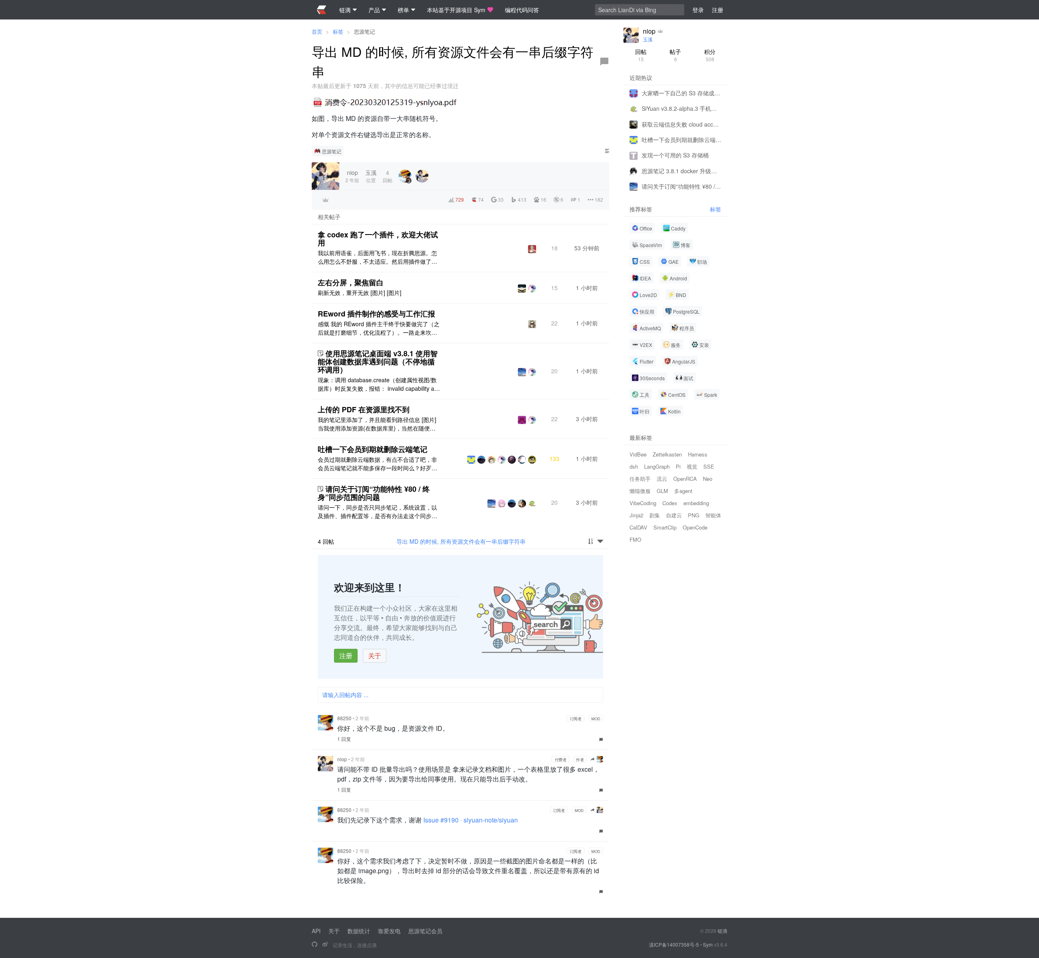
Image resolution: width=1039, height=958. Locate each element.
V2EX (646, 344)
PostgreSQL (686, 311)
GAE (673, 261)
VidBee (638, 454)
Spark (710, 394)
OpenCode (695, 527)
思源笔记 (364, 31)
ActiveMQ (650, 328)
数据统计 (358, 931)
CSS (645, 261)
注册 (345, 655)
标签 (338, 31)
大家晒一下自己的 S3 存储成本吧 (681, 93)
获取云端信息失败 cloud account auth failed (681, 124)
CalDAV (638, 527)
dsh (633, 466)
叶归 (644, 411)
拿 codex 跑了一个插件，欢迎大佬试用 (378, 238)
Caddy (678, 228)
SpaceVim (651, 244)
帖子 (675, 54)
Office (646, 228)
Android (678, 278)
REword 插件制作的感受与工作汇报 (376, 313)
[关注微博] (325, 944)
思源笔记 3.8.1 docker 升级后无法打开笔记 (681, 171)
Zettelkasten (667, 454)
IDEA (645, 278)
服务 (676, 344)
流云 (662, 478)
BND (681, 294)
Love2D (648, 294)
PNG (693, 515)
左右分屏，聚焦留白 (351, 282)
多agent (683, 491)
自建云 (674, 515)
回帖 (641, 54)
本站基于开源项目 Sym (456, 10)
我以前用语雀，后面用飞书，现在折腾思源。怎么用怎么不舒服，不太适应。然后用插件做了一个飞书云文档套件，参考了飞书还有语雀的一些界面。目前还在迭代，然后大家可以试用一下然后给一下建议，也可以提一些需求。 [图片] (377, 257)
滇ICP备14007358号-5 (674, 944)
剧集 (654, 515)
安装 (704, 344)
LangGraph (657, 466)
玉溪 (648, 39)
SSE (708, 466)
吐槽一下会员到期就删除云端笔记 (372, 449)
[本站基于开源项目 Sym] (314, 944)
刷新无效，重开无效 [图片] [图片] (359, 292)
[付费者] (325, 199)
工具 (644, 394)
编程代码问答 (522, 10)
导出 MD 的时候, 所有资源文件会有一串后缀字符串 (461, 541)
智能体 (713, 515)
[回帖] (604, 62)
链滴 (722, 930)
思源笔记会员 (425, 931)
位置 (371, 175)
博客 (685, 244)
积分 (710, 54)
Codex (669, 503)
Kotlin (674, 411)
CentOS (676, 394)
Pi (678, 466)
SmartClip (665, 527)
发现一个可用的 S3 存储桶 (675, 155)
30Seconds (652, 378)
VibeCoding (642, 503)
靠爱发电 (389, 931)
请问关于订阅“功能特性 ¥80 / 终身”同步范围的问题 (374, 493)
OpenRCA (685, 478)
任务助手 (640, 478)
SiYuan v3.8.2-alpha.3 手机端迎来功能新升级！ (681, 108)
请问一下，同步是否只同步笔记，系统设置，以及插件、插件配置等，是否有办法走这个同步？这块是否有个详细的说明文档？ (377, 511)
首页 (317, 31)
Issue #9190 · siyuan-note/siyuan (470, 820)
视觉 (692, 466)
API (316, 931)
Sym (708, 944)
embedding (696, 503)
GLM (662, 491)
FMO (635, 539)
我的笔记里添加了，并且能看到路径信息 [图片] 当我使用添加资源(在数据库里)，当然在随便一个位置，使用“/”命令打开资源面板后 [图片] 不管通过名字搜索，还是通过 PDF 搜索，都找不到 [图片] (378, 424)
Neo (707, 478)
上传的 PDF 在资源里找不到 (364, 409)
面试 (688, 378)
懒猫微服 (640, 491)
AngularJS (683, 361)
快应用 (647, 311)
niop (342, 759)
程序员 (686, 328)
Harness (697, 454)
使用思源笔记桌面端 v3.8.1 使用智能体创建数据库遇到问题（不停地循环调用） (378, 361)
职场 (702, 261)
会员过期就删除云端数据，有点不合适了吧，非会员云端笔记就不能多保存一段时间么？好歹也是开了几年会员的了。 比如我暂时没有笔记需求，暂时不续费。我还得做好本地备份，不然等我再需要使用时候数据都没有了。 (377, 463)
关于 (374, 655)
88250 (344, 718)
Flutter (646, 361)
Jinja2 (636, 515)
